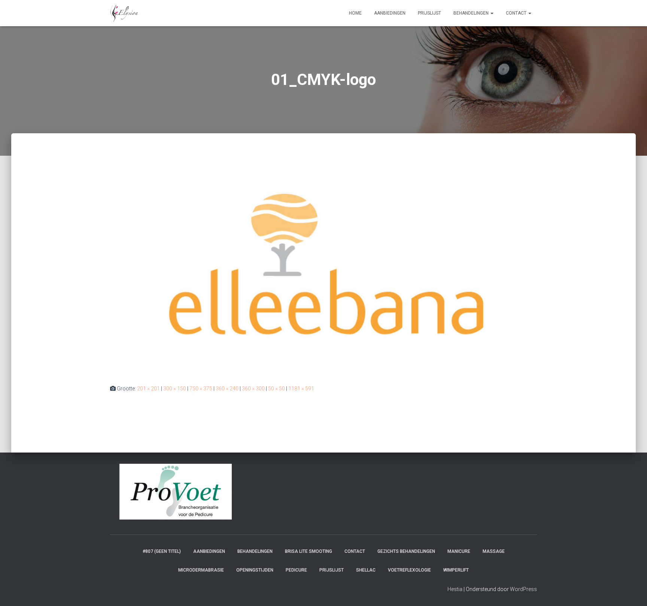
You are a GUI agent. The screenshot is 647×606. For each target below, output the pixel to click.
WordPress (523, 589)
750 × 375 (200, 389)
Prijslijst (429, 13)
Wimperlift (456, 570)
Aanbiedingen (389, 13)
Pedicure (296, 570)
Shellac (366, 570)
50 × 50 (276, 389)
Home (355, 13)
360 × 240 (227, 389)
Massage (494, 551)
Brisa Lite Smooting (308, 551)
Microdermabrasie (201, 570)
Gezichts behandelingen (406, 551)
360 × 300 (253, 389)
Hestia (454, 589)
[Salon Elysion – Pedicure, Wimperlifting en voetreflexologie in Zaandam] (124, 13)
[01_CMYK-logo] (323, 266)
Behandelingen (471, 13)
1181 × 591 (301, 389)
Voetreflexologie (409, 570)
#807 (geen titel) (162, 551)
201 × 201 (148, 389)
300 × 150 (174, 389)
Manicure (458, 551)
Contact (517, 13)
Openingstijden (254, 570)
